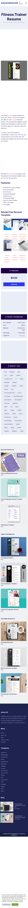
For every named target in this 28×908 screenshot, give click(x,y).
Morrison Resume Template (9, 668)
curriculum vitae (8, 378)
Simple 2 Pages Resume (6, 236)
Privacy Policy (5, 740)
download (6, 382)
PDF (2, 777)
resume (15, 417)
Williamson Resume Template (22, 257)
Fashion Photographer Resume (10, 609)
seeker (6, 427)
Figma (2, 759)
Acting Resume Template (14, 257)
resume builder (7, 420)
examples (14, 385)
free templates (18, 399)
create (11, 375)
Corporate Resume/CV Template (22, 236)
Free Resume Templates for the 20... (20, 805)
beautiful (12, 372)
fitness (14, 119)
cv (16, 378)
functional (6, 403)
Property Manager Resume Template (11, 499)
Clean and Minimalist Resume (9, 473)
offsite (14, 413)
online (20, 413)
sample (17, 424)
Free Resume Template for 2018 (20, 816)
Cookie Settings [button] (6, 904)
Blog (2, 737)
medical (12, 410)
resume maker (18, 420)
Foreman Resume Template (9, 583)
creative (18, 375)
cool (5, 375)
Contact (3, 742)
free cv (19, 392)
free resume (7, 396)
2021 (5, 372)
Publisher (3, 784)
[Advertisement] (14, 44)
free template (7, 399)
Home (4, 22)
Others (3, 775)
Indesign (3, 766)
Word (2, 791)
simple (12, 427)
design (21, 378)
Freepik (11, 174)
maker (5, 410)
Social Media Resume (7, 642)
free (12, 389)
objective (6, 413)
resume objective (8, 424)
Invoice (3, 768)
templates (14, 431)
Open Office (4, 773)
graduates (15, 403)
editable (15, 382)
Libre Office (4, 770)
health (5, 406)
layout (17, 406)
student (19, 427)
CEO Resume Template (7, 525)
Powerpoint (4, 780)
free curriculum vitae (9, 392)
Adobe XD (4, 752)
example (6, 385)
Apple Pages (4, 755)
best (19, 372)
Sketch (3, 786)
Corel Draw (4, 757)
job (11, 406)
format (6, 389)
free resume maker (18, 396)
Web (2, 789)
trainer (10, 115)
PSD (2, 782)
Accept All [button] (15, 904)
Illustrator (22, 335)
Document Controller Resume (15, 236)
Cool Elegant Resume (7, 558)
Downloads (9, 22)
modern (19, 410)
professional (7, 417)
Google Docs (4, 761)
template (6, 431)
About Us (3, 735)
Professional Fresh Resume (9, 694)
